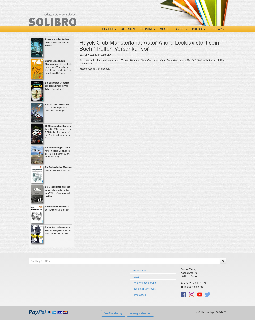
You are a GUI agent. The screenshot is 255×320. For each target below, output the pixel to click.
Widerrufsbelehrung (145, 282)
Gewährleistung (113, 313)
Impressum (140, 294)
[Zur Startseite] (52, 12)
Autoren (128, 29)
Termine (146, 29)
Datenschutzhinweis (145, 288)
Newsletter (140, 270)
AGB (136, 276)
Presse (198, 29)
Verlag (216, 29)
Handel (179, 29)
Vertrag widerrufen (140, 313)
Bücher (108, 29)
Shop (164, 29)
